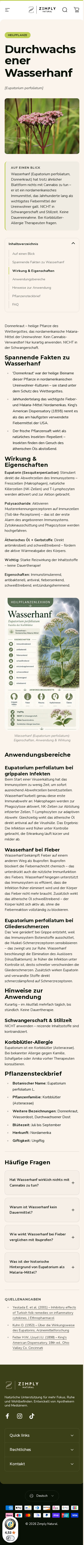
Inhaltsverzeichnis (23, 243)
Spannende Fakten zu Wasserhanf (38, 262)
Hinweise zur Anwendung (31, 287)
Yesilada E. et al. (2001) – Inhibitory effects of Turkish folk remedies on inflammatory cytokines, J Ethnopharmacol (44, 1326)
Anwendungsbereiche (28, 279)
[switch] (10, 1538)
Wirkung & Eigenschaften (33, 270)
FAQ (15, 304)
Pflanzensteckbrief (26, 296)
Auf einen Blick (23, 253)
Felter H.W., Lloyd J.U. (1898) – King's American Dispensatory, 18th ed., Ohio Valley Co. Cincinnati (41, 1356)
